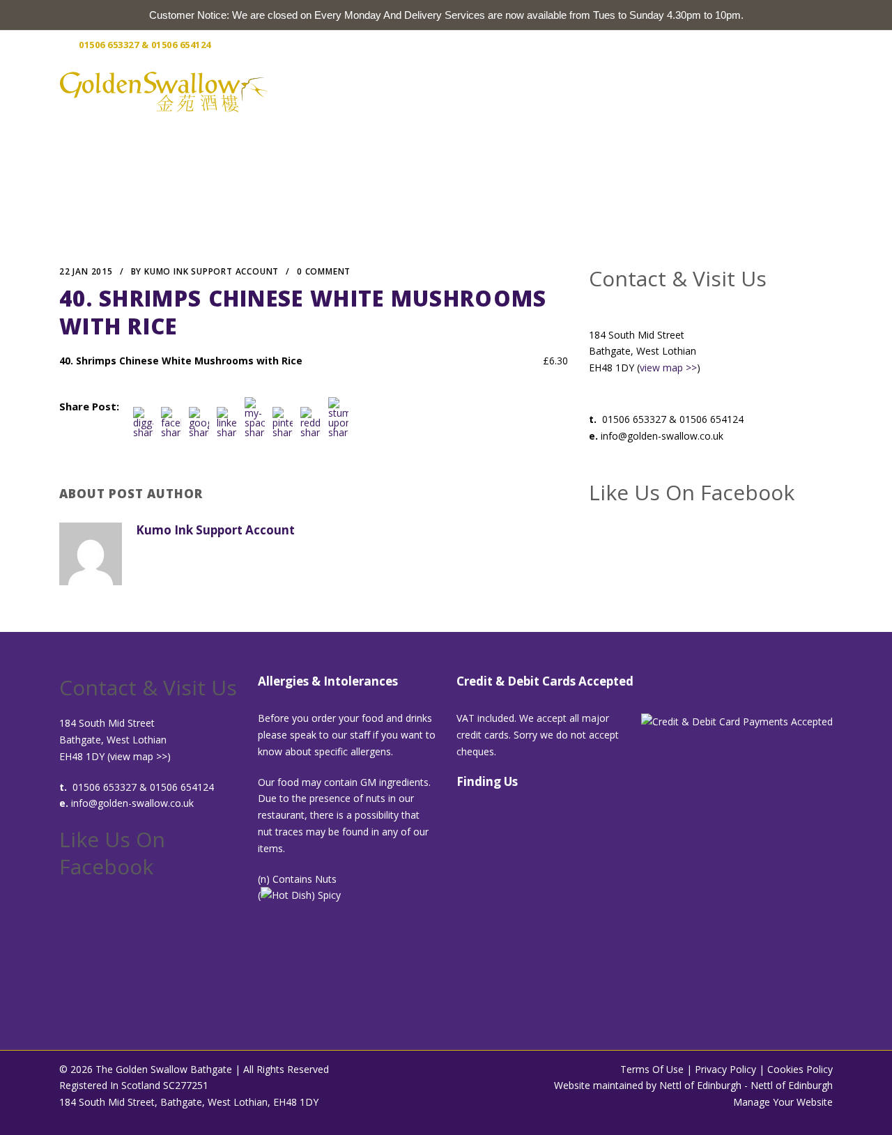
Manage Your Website (783, 1102)
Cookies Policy (800, 1069)
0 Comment (324, 271)
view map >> (668, 367)
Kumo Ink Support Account (211, 271)
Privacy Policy (725, 1069)
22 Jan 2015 (86, 271)
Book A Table (655, 91)
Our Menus (568, 91)
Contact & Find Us (762, 91)
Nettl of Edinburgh (792, 1085)
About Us (492, 91)
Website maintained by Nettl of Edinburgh (647, 1085)
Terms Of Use (652, 1069)
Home (430, 91)
